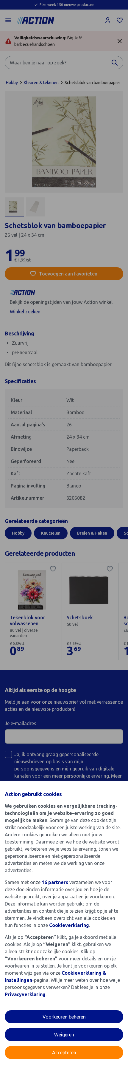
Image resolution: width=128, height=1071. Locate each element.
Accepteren (64, 1052)
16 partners (55, 882)
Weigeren (64, 1034)
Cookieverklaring (69, 925)
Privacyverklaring (25, 994)
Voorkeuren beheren (64, 1016)
